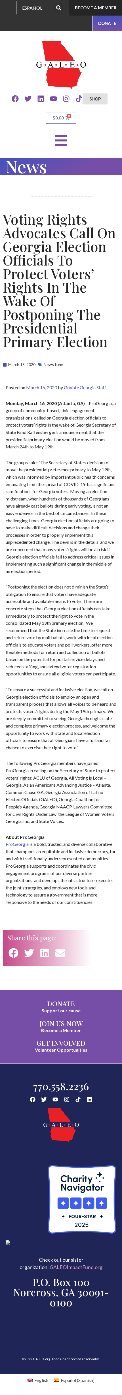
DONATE (61, 1003)
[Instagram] (66, 98)
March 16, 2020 (41, 387)
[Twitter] (27, 98)
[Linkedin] (40, 98)
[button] (58, 7)
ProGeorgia (17, 844)
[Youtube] (53, 98)
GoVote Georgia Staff (85, 387)
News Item (53, 364)
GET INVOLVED (61, 1042)
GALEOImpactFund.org (76, 1267)
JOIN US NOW (61, 1023)
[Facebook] (15, 98)
